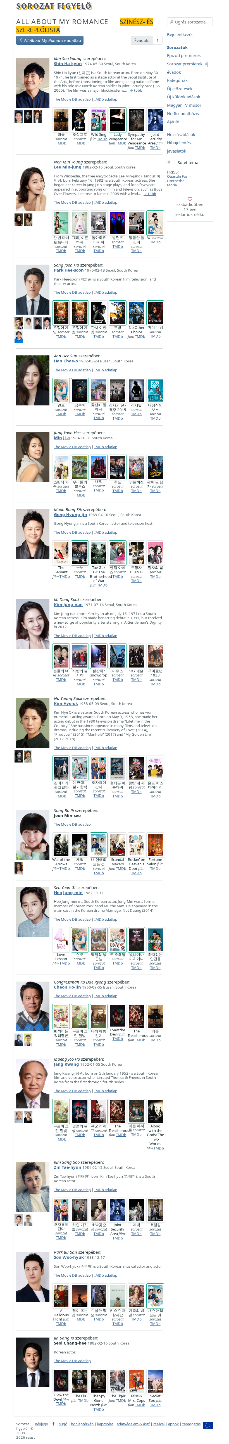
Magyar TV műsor (184, 105)
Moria (172, 184)
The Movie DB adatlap (72, 99)
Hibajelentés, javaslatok (179, 147)
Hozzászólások (181, 134)
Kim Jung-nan (68, 604)
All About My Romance (62, 21)
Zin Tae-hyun (67, 1167)
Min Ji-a (62, 437)
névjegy (41, 1423)
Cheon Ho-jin (67, 987)
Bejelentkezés (180, 34)
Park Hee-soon (69, 270)
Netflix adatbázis (183, 113)
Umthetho (176, 180)
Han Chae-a (66, 361)
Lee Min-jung (68, 167)
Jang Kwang (66, 1064)
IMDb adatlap (105, 99)
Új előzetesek (179, 88)
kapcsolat (105, 1423)
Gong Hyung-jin (70, 514)
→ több (136, 90)
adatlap (52, 40)
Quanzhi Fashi (178, 176)
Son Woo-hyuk (69, 1257)
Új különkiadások (183, 97)
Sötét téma (188, 162)
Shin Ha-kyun (68, 63)
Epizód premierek (184, 55)
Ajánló (173, 122)
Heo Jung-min (68, 892)
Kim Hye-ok (66, 703)
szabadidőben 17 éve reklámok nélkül (190, 209)
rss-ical (158, 1423)
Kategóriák (177, 80)
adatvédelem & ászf (133, 1423)
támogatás (191, 1423)
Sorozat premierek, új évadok (187, 68)
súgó (63, 1423)
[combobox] (190, 21)
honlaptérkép (82, 1423)
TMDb (61, 143)
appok (173, 1423)
